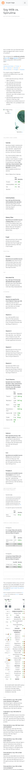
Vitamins (9, 68)
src (10, 113)
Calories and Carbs (8, 66)
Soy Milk (7, 113)
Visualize (22, 69)
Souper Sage (10, 3)
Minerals (16, 68)
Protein (17, 66)
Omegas (15, 69)
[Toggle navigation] (25, 2)
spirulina (15, 58)
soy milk (7, 58)
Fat (4, 68)
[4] (19, 504)
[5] (20, 504)
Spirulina (19, 132)
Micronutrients (7, 69)
